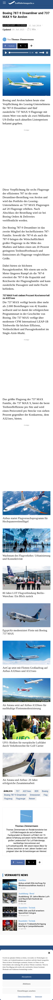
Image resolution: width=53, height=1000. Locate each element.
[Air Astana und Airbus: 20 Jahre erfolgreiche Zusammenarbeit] (26, 765)
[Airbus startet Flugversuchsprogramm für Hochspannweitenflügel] (26, 503)
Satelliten (22, 880)
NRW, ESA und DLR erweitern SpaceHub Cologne (31, 912)
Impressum (38, 996)
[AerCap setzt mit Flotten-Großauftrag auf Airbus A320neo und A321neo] (26, 653)
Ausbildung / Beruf (26, 894)
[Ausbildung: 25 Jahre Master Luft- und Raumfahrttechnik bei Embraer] (10, 898)
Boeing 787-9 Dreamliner (15, 795)
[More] (31, 45)
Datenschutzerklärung (24, 996)
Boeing (45, 791)
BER (36, 791)
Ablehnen (26, 984)
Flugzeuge (20, 798)
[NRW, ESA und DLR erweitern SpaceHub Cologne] (10, 912)
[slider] (18, 52)
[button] (49, 953)
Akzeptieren (26, 977)
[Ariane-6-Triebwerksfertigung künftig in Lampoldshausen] (10, 925)
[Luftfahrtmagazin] (19, 2)
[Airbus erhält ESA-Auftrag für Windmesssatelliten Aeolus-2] (10, 884)
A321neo (27, 791)
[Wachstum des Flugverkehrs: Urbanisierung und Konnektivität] (26, 540)
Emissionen (35, 795)
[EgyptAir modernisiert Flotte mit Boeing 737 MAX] (26, 615)
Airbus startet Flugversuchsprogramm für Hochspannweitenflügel (25, 520)
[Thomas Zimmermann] (5, 39)
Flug (45, 795)
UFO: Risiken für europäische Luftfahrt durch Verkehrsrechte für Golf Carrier (24, 744)
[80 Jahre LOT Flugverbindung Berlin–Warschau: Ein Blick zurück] (26, 578)
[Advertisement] (26, 157)
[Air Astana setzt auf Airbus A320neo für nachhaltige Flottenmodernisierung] (26, 690)
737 (17, 791)
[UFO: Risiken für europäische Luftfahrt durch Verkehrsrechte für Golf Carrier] (26, 727)
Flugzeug (8, 798)
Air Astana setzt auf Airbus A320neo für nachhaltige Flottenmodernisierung (24, 707)
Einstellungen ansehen (26, 991)
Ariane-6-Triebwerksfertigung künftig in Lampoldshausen (32, 925)
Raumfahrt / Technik (14, 25)
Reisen (32, 798)
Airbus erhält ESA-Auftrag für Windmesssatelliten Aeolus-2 (32, 884)
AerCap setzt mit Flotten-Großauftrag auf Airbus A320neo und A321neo (25, 669)
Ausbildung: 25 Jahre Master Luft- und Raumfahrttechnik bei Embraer (34, 898)
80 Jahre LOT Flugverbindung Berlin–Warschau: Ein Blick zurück (24, 594)
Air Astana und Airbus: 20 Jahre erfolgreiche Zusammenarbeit (20, 781)
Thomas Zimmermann (22, 39)
